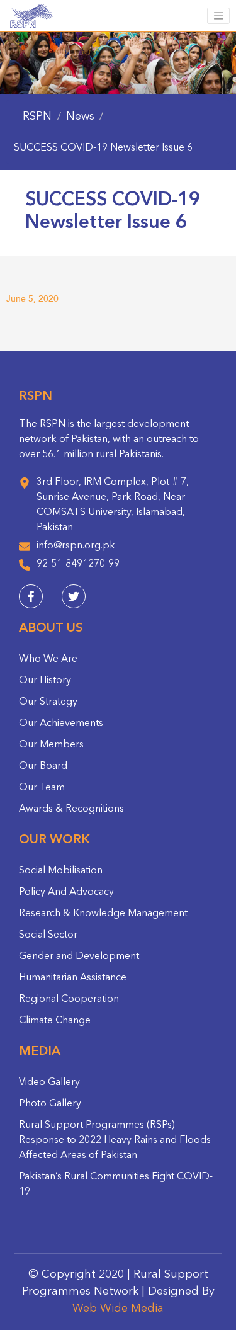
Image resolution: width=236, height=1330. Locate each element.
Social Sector (48, 935)
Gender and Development (79, 957)
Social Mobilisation (61, 871)
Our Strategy (48, 702)
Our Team (42, 788)
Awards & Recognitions (71, 809)
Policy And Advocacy (66, 892)
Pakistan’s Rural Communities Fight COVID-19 (116, 1184)
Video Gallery (49, 1082)
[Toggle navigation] (218, 16)
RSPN (37, 116)
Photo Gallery (50, 1104)
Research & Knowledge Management (103, 914)
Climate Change (55, 1021)
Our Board (43, 766)
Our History (45, 681)
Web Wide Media (118, 1308)
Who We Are (48, 659)
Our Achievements (61, 724)
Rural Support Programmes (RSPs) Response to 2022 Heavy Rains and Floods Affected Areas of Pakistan (115, 1140)
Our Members (51, 745)
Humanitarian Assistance (72, 978)
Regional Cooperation (69, 999)
